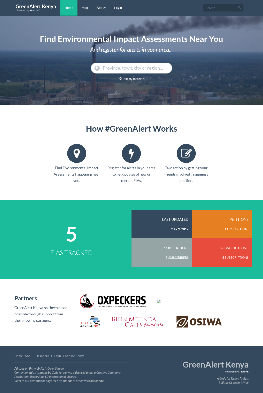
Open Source (55, 368)
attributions (37, 381)
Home (69, 7)
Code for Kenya (73, 356)
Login (118, 7)
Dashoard (42, 356)
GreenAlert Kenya (36, 7)
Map (85, 7)
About (101, 7)
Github (56, 356)
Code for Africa (239, 383)
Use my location (133, 78)
